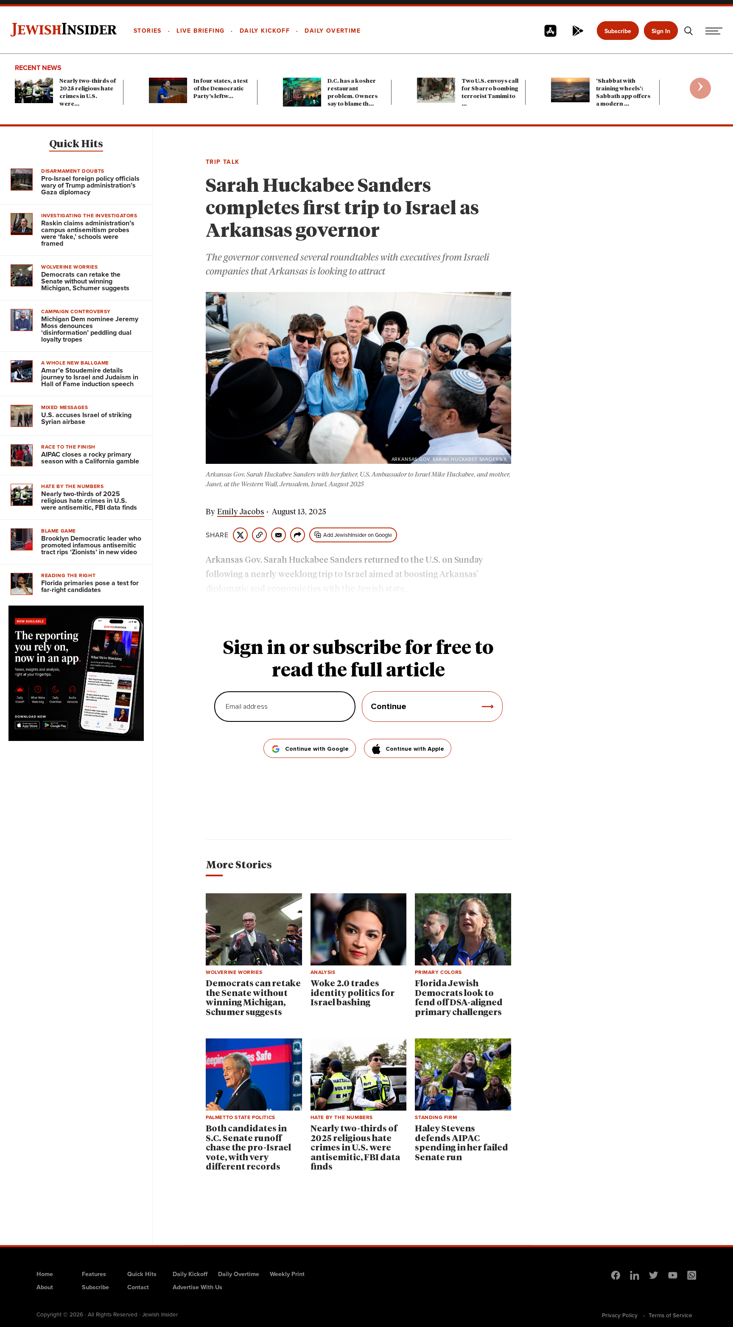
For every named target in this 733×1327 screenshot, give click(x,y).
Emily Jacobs (240, 512)
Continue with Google (317, 749)
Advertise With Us (197, 1287)
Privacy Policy (620, 1315)
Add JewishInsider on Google (357, 535)
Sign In (661, 31)
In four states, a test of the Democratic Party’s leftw (220, 89)
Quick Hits (76, 144)
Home (44, 1274)
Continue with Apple (415, 749)
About (44, 1287)
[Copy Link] (259, 534)
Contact (138, 1287)
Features (94, 1274)
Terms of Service (670, 1315)
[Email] (278, 534)
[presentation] (700, 88)
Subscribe (617, 31)
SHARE (217, 535)
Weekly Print (287, 1274)
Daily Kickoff (190, 1274)
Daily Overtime (238, 1274)
